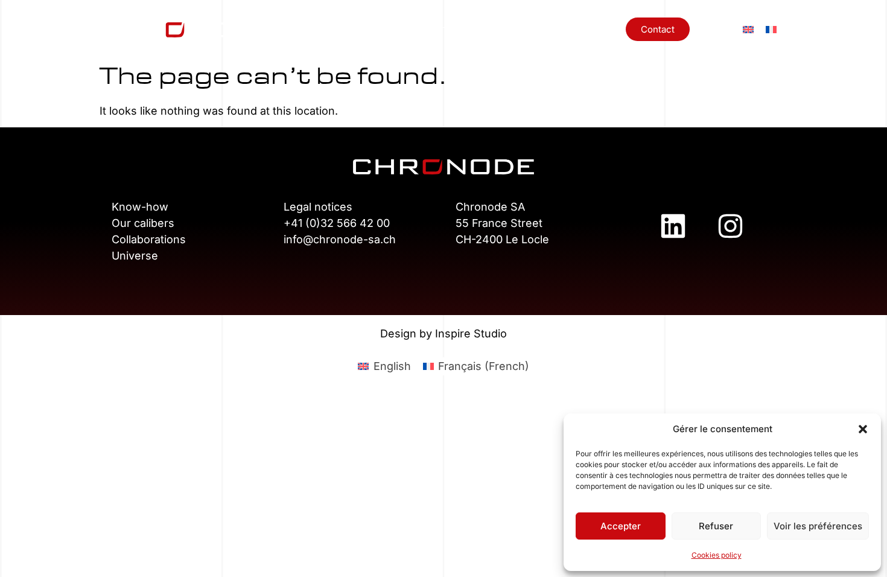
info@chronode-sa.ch (340, 239)
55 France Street (499, 223)
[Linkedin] (673, 226)
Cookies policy (716, 554)
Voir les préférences (818, 526)
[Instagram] (730, 226)
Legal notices (318, 206)
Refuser (716, 526)
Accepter (620, 526)
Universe (594, 28)
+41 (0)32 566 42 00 (337, 223)
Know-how (349, 28)
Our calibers (143, 223)
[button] (863, 429)
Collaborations (520, 28)
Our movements (430, 28)
